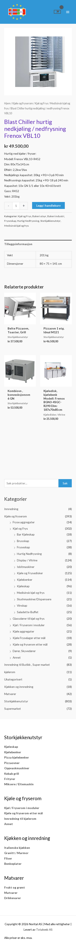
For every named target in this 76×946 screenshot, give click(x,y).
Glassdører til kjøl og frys (29, 618)
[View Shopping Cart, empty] (57, 12)
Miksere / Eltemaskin (19, 784)
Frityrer (9, 779)
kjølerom (9, 672)
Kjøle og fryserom (15, 516)
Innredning (11, 509)
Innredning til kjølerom (20, 818)
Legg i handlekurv (48, 205)
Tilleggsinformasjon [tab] (18, 244)
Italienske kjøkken (17, 847)
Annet (17, 657)
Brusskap (23, 541)
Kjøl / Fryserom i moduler (29, 625)
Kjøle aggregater (23, 631)
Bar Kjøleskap (26, 534)
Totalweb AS (44, 929)
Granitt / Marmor (16, 853)
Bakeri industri (55, 216)
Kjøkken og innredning (18, 686)
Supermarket (12, 708)
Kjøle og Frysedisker (30, 573)
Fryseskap (23, 547)
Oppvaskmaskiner (16, 768)
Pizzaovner (12, 763)
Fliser (8, 858)
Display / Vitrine (27, 560)
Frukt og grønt (14, 887)
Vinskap (22, 605)
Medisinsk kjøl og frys (31, 592)
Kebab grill (11, 773)
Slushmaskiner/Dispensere (34, 599)
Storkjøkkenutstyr (16, 701)
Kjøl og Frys (20, 528)
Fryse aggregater (24, 522)
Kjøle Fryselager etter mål (29, 638)
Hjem (7, 103)
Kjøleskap (23, 586)
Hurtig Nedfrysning (29, 553)
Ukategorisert (13, 679)
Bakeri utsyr (39, 216)
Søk (65, 483)
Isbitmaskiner (25, 567)
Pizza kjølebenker (16, 757)
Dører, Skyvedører (24, 651)
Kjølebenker (24, 579)
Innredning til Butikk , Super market (27, 664)
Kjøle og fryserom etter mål (30, 644)
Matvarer (10, 694)
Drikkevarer (12, 898)
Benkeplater (13, 863)
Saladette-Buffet (27, 612)
